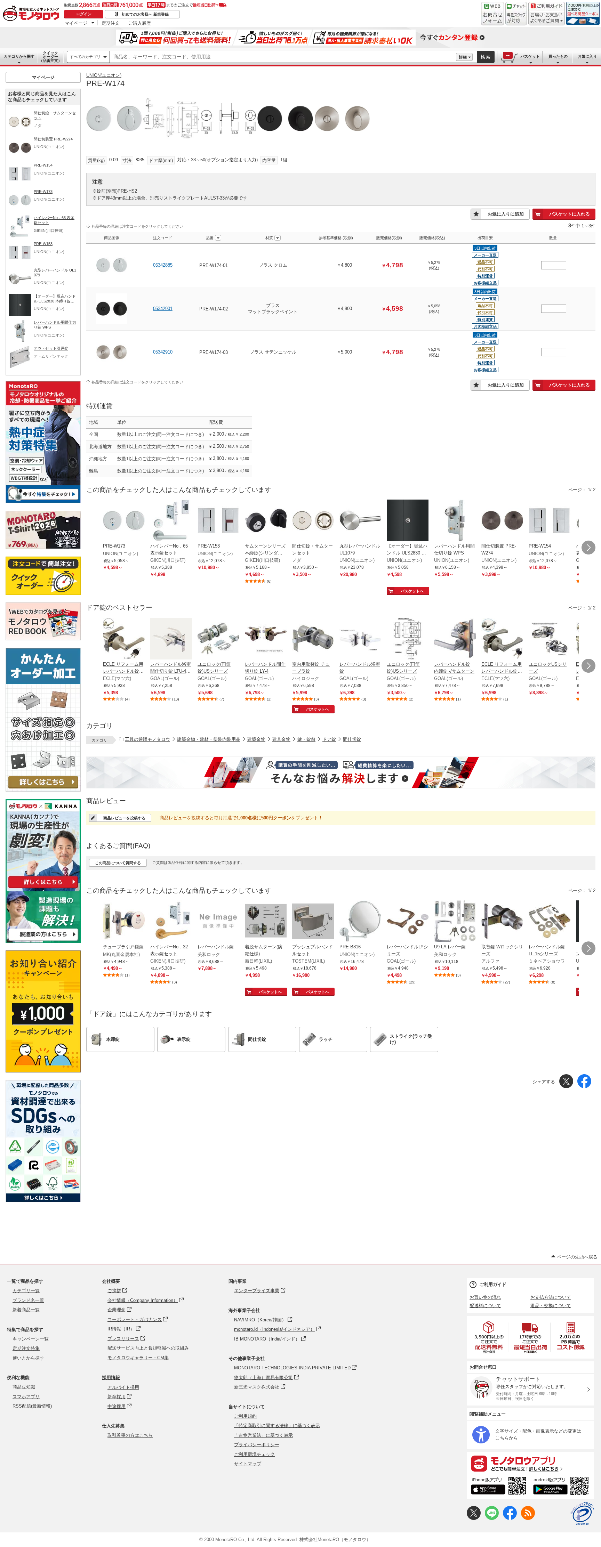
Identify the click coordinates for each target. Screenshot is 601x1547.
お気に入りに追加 (506, 214)
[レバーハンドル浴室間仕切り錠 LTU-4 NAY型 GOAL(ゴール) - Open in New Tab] (171, 639)
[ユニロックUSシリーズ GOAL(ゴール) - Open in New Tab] (549, 639)
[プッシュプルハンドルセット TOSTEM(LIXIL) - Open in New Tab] (313, 921)
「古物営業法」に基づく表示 (263, 1435)
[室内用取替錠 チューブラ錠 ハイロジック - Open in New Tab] (313, 639)
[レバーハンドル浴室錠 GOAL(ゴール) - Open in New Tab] (360, 639)
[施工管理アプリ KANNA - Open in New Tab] (43, 888)
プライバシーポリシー (256, 1444)
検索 (486, 56)
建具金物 (281, 739)
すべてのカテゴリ (85, 57)
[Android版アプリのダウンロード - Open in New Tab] (562, 1487)
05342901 (163, 308)
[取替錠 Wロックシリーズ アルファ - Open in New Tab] (502, 921)
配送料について (485, 1305)
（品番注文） (50, 57)
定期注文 (111, 23)
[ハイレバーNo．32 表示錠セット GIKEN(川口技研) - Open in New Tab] (171, 921)
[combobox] (283, 57)
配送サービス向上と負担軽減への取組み (148, 1348)
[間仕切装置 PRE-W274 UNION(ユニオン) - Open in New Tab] (502, 521)
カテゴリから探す (19, 56)
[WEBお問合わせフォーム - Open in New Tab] (492, 13)
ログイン (83, 14)
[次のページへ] (588, 547)
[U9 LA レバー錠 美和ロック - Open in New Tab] (455, 921)
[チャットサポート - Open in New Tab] (516, 13)
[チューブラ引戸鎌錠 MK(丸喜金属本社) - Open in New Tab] (124, 921)
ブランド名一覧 (28, 1300)
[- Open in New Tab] (489, 1337)
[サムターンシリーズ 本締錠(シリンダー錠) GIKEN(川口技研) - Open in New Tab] (266, 521)
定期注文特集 (26, 1348)
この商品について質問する (118, 863)
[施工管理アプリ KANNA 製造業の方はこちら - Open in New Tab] (43, 941)
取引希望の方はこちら (130, 1435)
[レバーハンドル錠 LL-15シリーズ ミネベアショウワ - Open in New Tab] (549, 921)
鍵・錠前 (306, 739)
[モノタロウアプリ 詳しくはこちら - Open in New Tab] (530, 1463)
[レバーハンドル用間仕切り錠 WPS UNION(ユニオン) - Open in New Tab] (455, 521)
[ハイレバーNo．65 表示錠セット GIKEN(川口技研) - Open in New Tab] (171, 521)
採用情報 (111, 1377)
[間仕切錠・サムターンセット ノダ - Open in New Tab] (313, 521)
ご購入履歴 (139, 23)
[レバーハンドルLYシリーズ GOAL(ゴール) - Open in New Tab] (407, 921)
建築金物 (256, 739)
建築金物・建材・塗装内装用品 (208, 739)
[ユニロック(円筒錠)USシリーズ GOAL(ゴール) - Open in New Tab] (218, 639)
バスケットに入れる (569, 214)
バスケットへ (412, 591)
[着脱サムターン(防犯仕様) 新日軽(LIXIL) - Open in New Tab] (266, 921)
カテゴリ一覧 (26, 1290)
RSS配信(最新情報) (32, 1406)
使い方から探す (28, 1358)
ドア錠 (329, 739)
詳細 (463, 57)
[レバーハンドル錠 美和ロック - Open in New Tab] (218, 921)
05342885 (163, 265)
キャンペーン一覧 (31, 1339)
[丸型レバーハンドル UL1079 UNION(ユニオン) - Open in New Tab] (360, 521)
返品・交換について (550, 1305)
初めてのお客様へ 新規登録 (145, 14)
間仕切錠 (352, 739)
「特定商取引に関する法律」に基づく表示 (277, 1425)
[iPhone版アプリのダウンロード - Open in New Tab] (498, 1487)
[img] (32, 13)
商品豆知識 (24, 1387)
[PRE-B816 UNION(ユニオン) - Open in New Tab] (360, 921)
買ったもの (558, 56)
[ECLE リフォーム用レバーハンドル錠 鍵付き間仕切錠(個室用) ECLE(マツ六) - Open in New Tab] (124, 639)
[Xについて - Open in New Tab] (474, 1518)
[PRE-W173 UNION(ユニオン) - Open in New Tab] (124, 521)
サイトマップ (247, 1463)
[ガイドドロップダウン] (546, 18)
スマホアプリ (26, 1396)
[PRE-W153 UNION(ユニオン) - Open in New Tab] (218, 521)
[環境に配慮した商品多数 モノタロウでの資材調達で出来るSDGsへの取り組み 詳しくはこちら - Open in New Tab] (43, 1200)
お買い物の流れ (485, 1297)
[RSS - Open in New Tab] (528, 1518)
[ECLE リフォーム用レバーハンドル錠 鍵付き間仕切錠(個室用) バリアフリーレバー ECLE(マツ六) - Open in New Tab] (502, 639)
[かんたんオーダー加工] (43, 790)
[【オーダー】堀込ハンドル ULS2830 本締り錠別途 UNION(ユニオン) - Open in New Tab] (407, 521)
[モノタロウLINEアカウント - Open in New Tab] (492, 1518)
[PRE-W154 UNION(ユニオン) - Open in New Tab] (549, 521)
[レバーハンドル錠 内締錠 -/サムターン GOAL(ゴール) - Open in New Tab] (455, 639)
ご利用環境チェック (254, 1454)
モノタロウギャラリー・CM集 (138, 1357)
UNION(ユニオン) (103, 75)
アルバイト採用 (123, 1387)
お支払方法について (550, 1297)
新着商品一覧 (26, 1309)
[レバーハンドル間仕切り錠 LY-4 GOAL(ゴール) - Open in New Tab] (266, 639)
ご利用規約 (245, 1416)
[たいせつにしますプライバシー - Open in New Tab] (582, 1513)
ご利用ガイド (492, 1284)
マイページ (76, 23)
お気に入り (587, 56)
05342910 (163, 352)
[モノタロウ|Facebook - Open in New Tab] (510, 1518)
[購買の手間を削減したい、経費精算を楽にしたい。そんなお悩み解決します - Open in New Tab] (340, 772)
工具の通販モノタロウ (147, 739)
